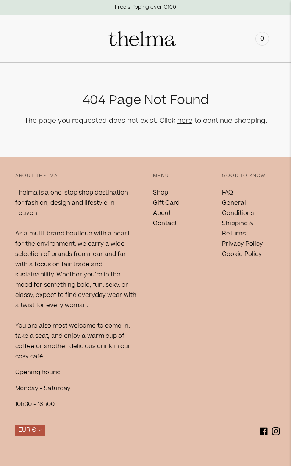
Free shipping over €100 (145, 7)
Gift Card (166, 203)
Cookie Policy (242, 254)
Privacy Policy (242, 244)
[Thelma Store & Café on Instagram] (276, 433)
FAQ (227, 192)
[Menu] (19, 38)
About (162, 213)
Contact (165, 223)
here (184, 121)
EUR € (27, 430)
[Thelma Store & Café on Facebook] (264, 433)
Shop (160, 192)
